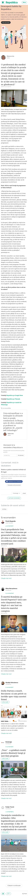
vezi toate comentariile (14, 498)
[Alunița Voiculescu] (2, 683)
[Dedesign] (2, 742)
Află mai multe (5, 22)
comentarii (9, 526)
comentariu (10, 812)
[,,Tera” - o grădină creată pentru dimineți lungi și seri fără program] (14, 769)
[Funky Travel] (2, 807)
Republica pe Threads (13, 399)
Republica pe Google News (15, 395)
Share (25, 893)
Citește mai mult (6, 578)
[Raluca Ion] (3, 57)
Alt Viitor (4, 509)
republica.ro (9, 2)
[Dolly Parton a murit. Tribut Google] (14, 713)
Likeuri (24, 493)
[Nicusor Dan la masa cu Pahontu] (14, 555)
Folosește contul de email (14, 485)
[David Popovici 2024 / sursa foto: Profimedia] (14, 623)
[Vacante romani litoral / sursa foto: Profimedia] (14, 843)
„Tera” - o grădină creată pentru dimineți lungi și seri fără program (13, 753)
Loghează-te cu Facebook (14, 481)
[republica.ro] (3, 893)
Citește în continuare (14, 885)
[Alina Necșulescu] (2, 589)
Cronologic (16, 493)
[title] (5, 434)
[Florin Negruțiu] (2, 522)
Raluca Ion (11, 433)
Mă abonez (21, 455)
